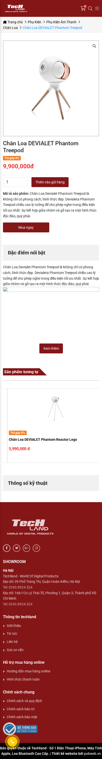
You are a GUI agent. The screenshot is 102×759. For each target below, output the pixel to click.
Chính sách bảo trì (20, 709)
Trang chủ (15, 22)
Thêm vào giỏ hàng (50, 182)
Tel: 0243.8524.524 (17, 587)
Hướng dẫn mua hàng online (28, 671)
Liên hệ (12, 642)
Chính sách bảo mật (22, 717)
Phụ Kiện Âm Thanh (61, 22)
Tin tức (12, 634)
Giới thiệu (14, 626)
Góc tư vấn (15, 650)
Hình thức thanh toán (23, 679)
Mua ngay (26, 227)
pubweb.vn (92, 754)
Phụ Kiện (34, 22)
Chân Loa (10, 28)
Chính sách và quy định (24, 701)
